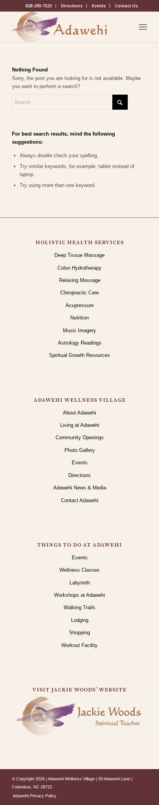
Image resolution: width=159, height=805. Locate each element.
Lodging (79, 620)
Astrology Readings (79, 343)
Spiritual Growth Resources (79, 355)
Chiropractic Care (79, 293)
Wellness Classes (79, 570)
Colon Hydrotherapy (79, 268)
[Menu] (143, 26)
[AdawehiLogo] (66, 26)
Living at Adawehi (79, 425)
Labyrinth (79, 583)
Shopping (79, 632)
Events (99, 5)
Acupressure (80, 305)
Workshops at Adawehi (79, 595)
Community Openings (80, 437)
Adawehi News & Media (79, 488)
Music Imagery (79, 330)
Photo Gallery (79, 450)
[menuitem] (39, 6)
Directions (72, 5)
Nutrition (79, 318)
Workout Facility (79, 645)
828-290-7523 (38, 5)
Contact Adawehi (79, 500)
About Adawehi (79, 413)
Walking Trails (79, 607)
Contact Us (126, 5)
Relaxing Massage (79, 280)
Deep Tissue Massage (79, 255)
